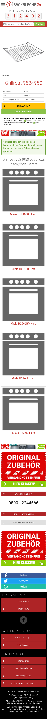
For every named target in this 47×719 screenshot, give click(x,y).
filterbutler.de (23, 661)
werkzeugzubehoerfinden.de (23, 683)
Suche (39, 24)
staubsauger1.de (23, 676)
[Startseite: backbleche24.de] (23, 6)
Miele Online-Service (23, 522)
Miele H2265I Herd (23, 433)
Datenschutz (23, 601)
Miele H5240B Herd (24, 269)
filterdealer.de (23, 645)
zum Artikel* (23, 106)
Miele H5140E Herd (23, 378)
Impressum (23, 609)
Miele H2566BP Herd (23, 323)
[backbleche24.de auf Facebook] (23, 623)
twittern (23, 581)
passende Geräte (23, 111)
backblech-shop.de (23, 637)
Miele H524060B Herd (23, 214)
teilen (23, 575)
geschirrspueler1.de (23, 668)
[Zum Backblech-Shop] (23, 135)
